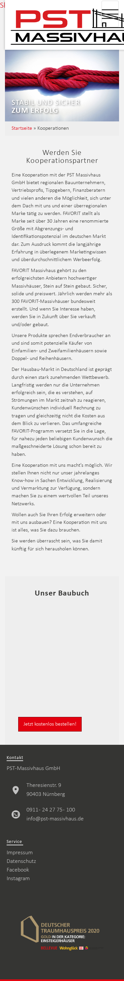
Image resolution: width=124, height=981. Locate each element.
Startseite (22, 128)
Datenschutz (21, 861)
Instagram (18, 879)
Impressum (20, 853)
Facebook (18, 870)
